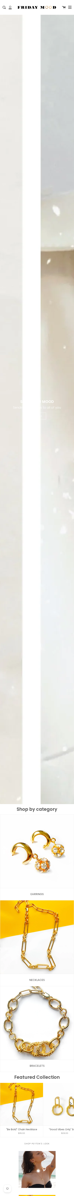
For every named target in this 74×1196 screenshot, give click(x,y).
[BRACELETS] (37, 1023)
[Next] (70, 1104)
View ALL (37, 416)
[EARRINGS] (37, 851)
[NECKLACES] (37, 937)
